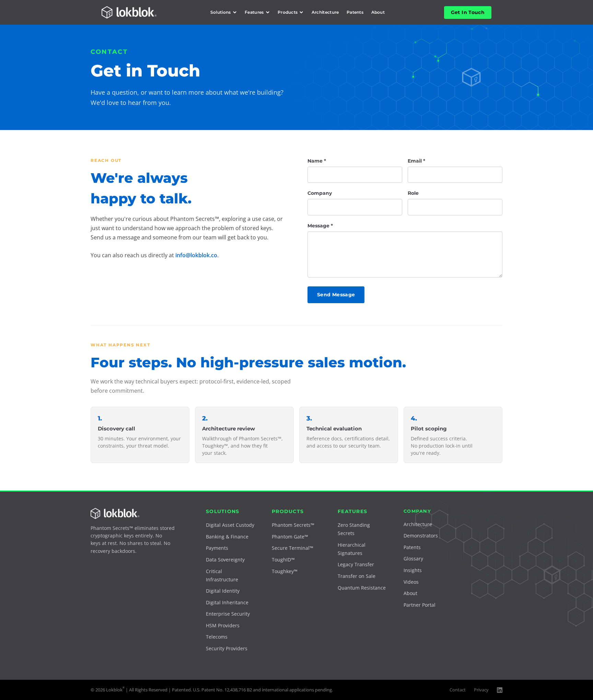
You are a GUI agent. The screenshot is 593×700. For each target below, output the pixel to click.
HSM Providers (223, 625)
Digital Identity (223, 591)
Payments (217, 548)
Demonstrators (421, 535)
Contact (458, 690)
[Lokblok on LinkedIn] (499, 690)
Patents (355, 12)
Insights (413, 570)
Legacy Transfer (356, 564)
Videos (411, 582)
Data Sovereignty (225, 559)
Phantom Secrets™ (293, 525)
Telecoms (217, 636)
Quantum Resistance (362, 587)
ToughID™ (283, 559)
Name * (316, 161)
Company (319, 193)
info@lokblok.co (196, 255)
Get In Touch (468, 12)
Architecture (325, 12)
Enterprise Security (228, 613)
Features (254, 12)
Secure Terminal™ (292, 548)
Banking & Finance (227, 536)
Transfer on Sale (356, 576)
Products (288, 12)
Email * (416, 161)
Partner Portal (419, 605)
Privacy (481, 690)
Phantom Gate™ (290, 536)
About (378, 12)
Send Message (336, 295)
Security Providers (226, 648)
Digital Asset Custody (230, 525)
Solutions (220, 12)
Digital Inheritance (227, 602)
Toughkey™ (285, 571)
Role (413, 193)
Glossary (413, 558)
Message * (320, 225)
